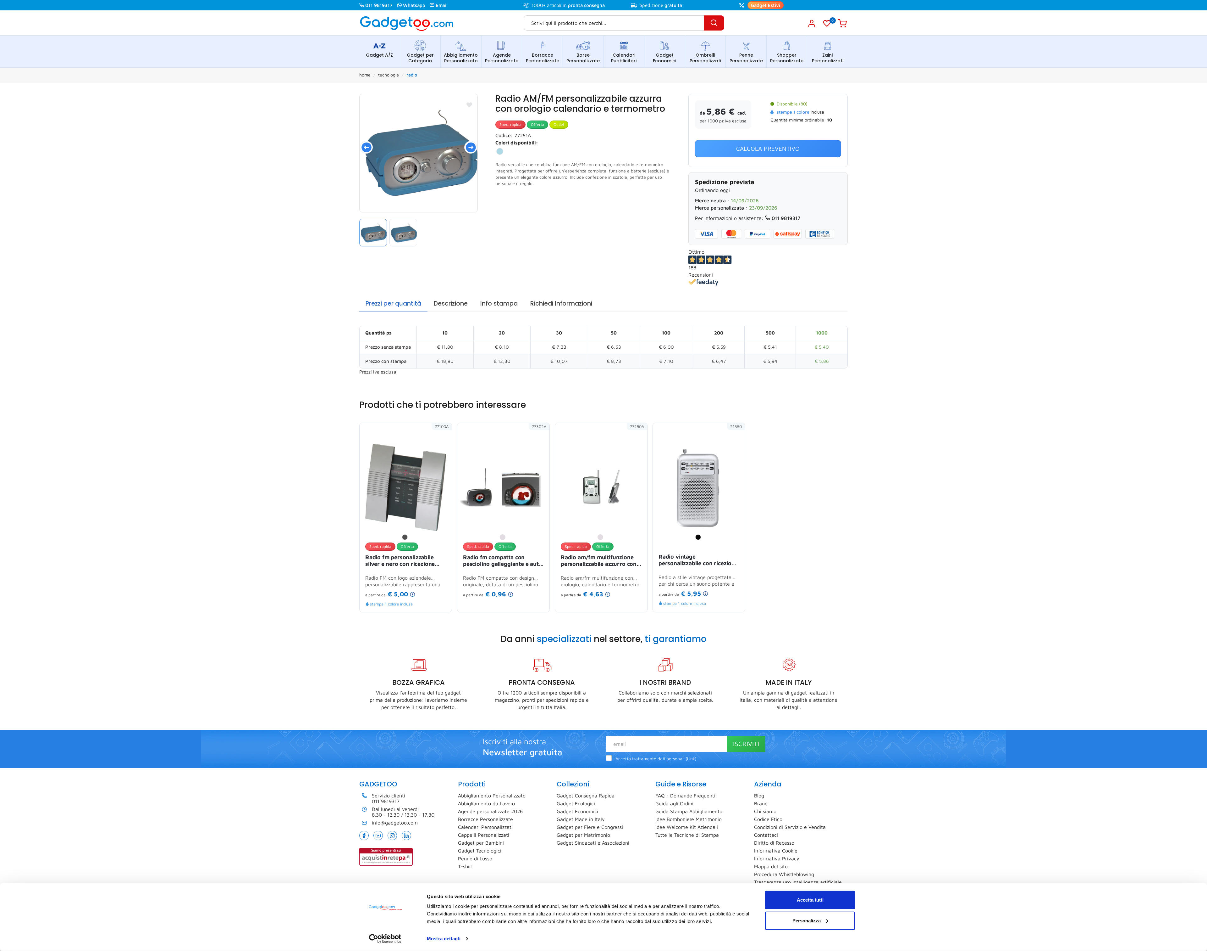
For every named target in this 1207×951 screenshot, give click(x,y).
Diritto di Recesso (774, 843)
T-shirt (465, 866)
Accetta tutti (810, 900)
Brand (761, 803)
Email (442, 5)
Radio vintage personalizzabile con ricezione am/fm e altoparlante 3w (698, 560)
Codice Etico (768, 819)
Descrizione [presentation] (451, 303)
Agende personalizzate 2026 (490, 811)
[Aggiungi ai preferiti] (469, 105)
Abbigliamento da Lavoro (486, 803)
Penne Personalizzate (746, 58)
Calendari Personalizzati (485, 827)
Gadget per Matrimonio (583, 835)
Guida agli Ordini (674, 803)
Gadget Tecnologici (479, 850)
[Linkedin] (406, 835)
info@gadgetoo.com (395, 822)
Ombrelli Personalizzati (705, 58)
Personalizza (806, 920)
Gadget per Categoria (420, 58)
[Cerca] (714, 23)
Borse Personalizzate (583, 58)
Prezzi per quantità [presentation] (393, 303)
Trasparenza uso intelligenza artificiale (798, 882)
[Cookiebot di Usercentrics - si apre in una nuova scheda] (385, 938)
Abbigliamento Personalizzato (461, 58)
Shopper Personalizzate (786, 58)
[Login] (811, 23)
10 (829, 119)
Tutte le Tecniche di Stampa (687, 835)
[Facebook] (364, 835)
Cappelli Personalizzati (483, 835)
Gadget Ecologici (576, 803)
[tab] (393, 304)
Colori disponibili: (516, 142)
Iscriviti (746, 743)
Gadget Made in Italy (581, 819)
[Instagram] (392, 835)
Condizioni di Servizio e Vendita (790, 827)
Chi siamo (765, 811)
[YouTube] (378, 835)
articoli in (576, 5)
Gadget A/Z (379, 55)
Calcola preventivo (768, 148)
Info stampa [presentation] (499, 303)
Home (365, 74)
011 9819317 (379, 5)
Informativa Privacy (776, 858)
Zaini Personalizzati (827, 58)
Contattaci (766, 835)
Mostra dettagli (443, 938)
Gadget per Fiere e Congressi (590, 827)
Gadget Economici (664, 58)
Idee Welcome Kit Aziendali (686, 827)
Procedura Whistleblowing (784, 874)
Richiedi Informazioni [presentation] (561, 303)
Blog (759, 795)
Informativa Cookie (775, 850)
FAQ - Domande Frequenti (685, 795)
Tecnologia (388, 74)
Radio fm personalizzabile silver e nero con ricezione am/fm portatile (400, 561)
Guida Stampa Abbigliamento (688, 811)
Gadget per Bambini (481, 843)
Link (691, 758)
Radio (411, 74)
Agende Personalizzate (501, 58)
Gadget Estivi (765, 5)
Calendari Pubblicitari (624, 58)
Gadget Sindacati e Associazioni (593, 843)
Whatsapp (414, 5)
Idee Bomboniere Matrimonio (688, 819)
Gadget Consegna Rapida (586, 795)
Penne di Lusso (475, 858)
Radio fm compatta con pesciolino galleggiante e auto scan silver (502, 561)
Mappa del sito (771, 866)
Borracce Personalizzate (542, 58)
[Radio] (418, 153)
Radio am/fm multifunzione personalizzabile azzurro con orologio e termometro (599, 561)
